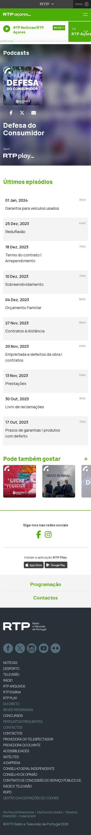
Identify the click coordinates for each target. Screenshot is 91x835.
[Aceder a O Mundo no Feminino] (19, 481)
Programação (45, 584)
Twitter (20, 648)
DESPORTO (11, 668)
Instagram (32, 648)
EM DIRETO (11, 704)
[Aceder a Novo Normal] (58, 481)
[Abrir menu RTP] (45, 4)
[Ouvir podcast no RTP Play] (18, 156)
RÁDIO (7, 680)
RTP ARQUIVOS (14, 686)
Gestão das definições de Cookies (30, 798)
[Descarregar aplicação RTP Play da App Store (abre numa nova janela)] (34, 564)
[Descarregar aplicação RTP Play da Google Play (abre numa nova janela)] (56, 564)
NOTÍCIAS (10, 662)
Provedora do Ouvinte (22, 745)
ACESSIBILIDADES (16, 751)
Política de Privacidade (18, 812)
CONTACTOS (12, 733)
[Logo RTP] (24, 626)
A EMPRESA (11, 762)
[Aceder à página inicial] (30, 14)
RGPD (7, 792)
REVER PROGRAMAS (18, 709)
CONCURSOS (13, 715)
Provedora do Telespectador (28, 739)
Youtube (44, 648)
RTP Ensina (12, 692)
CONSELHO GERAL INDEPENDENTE (29, 768)
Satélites (11, 757)
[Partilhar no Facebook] (11, 113)
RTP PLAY (10, 698)
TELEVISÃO (11, 674)
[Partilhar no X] (22, 113)
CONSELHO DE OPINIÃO (20, 774)
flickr (56, 648)
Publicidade (28, 816)
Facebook (8, 648)
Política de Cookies (49, 812)
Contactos (45, 598)
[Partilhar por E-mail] (33, 113)
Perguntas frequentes (22, 721)
